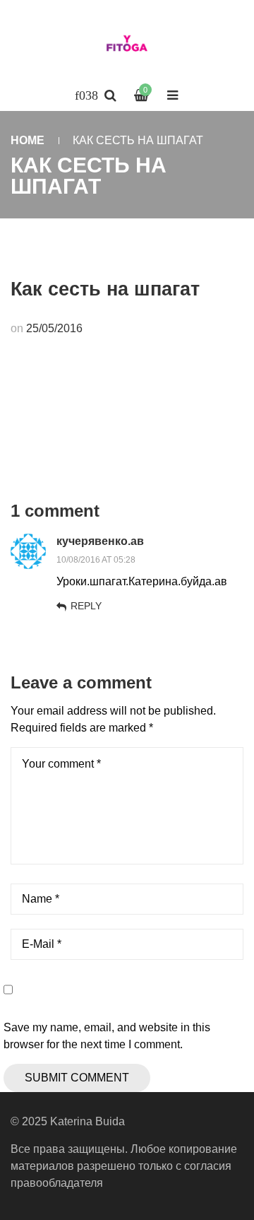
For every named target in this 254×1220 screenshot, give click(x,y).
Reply (86, 605)
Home (27, 140)
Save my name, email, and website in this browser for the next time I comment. (107, 1035)
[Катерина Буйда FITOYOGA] (127, 46)
